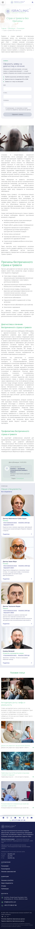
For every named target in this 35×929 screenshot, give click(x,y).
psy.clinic (10, 855)
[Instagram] (27, 817)
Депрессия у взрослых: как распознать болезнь (15, 745)
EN (5, 916)
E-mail (5, 92)
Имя (4, 85)
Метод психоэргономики (8, 839)
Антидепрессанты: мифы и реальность (13, 703)
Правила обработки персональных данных (12, 921)
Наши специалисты (7, 883)
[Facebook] (23, 817)
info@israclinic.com (10, 902)
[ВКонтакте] (19, 817)
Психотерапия (5, 869)
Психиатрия (20, 28)
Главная (3, 28)
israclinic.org (11, 858)
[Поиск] (32, 2)
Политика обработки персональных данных (13, 919)
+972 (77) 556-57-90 (10, 905)
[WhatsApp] (11, 817)
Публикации (11, 28)
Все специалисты (6, 491)
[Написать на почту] (15, 817)
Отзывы (3, 886)
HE (8, 916)
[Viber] (7, 817)
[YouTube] (31, 817)
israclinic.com (11, 854)
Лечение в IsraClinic (7, 880)
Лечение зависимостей (8, 871)
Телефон (6, 100)
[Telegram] (3, 817)
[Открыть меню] (3, 2)
